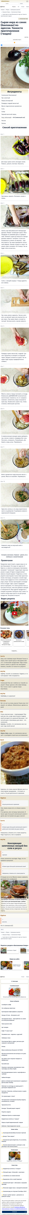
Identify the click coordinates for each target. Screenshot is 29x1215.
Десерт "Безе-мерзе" (9, 1136)
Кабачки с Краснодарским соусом (11, 1126)
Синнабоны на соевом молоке (11, 1175)
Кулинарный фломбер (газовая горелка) (14, 1132)
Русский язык (5, 1063)
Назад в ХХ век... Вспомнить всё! (11, 1015)
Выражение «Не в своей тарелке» (12, 1179)
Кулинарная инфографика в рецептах (12, 1011)
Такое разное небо (7, 1024)
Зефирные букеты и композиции (11, 1115)
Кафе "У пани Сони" (7, 1031)
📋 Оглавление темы (23, 18)
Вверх (2, 929)
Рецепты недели (6, 1112)
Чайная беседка (6, 1077)
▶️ (14, 42)
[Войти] (12, 1)
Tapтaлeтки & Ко (6, 1105)
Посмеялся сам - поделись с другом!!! (12, 1034)
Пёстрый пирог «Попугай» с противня (13, 1172)
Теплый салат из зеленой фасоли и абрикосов (14, 997)
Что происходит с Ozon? (8, 1096)
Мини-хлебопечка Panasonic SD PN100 (12, 1050)
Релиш (3, 1046)
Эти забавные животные (8, 1008)
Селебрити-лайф (6, 1004)
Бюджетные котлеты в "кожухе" (10, 1119)
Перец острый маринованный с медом (12, 1122)
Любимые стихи (6, 1038)
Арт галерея (5, 1027)
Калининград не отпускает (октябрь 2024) (14, 1191)
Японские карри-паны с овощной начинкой (15, 1188)
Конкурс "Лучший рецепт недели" (11, 1108)
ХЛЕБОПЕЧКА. (5, 1)
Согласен (14, 1211)
